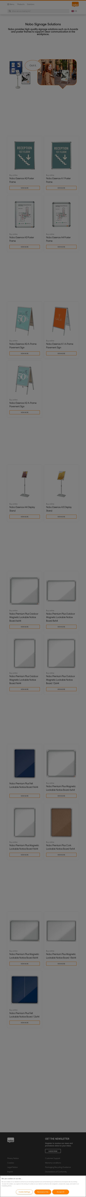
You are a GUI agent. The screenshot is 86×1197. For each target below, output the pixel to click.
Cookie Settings (24, 1192)
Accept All (60, 1192)
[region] (43, 1186)
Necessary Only (42, 1192)
